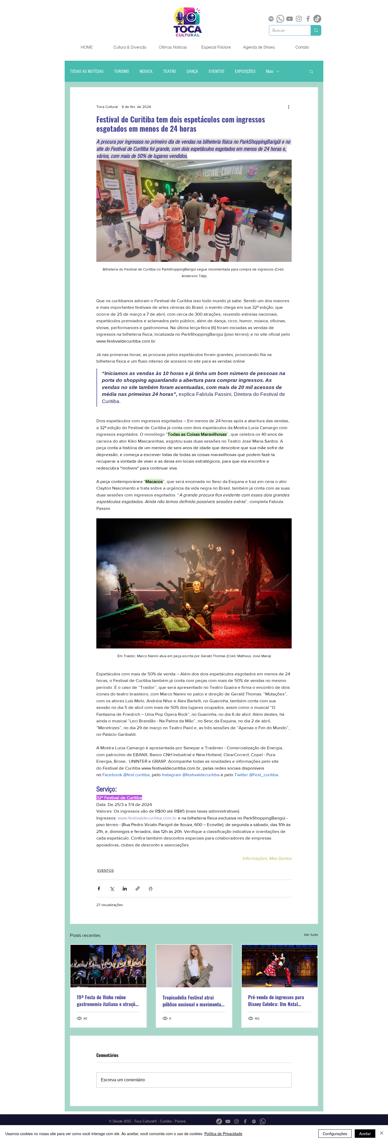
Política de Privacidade (223, 1133)
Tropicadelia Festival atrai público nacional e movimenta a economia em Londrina (194, 1001)
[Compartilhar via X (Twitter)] (111, 888)
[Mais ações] (288, 106)
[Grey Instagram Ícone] (299, 19)
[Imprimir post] (150, 888)
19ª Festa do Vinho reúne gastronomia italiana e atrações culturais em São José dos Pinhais (108, 1000)
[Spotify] (271, 19)
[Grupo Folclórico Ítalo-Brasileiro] (108, 966)
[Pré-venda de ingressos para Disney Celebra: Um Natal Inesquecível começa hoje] (280, 966)
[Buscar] (316, 30)
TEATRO (169, 71)
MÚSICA (146, 71)
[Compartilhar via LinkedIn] (124, 888)
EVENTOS (216, 71)
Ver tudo (311, 934)
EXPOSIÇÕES (245, 71)
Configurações (335, 1133)
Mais (269, 71)
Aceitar (365, 1133)
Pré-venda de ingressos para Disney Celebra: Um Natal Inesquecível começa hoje (276, 1000)
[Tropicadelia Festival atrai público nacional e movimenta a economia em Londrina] (194, 966)
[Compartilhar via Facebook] (98, 888)
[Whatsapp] (280, 19)
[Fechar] (381, 1133)
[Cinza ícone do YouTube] (290, 19)
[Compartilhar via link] (137, 888)
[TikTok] (317, 19)
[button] (311, 71)
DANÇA (192, 71)
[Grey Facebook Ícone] (308, 19)
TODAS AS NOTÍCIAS (86, 71)
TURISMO (121, 71)
